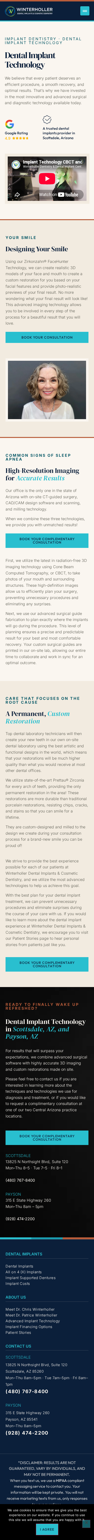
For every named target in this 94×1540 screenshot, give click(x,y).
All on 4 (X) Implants (24, 1272)
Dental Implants (20, 1266)
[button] (84, 10)
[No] (86, 1524)
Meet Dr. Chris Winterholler (30, 1309)
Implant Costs (18, 1283)
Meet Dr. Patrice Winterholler (31, 1315)
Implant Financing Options (29, 1326)
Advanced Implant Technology (33, 1321)
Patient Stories (18, 1332)
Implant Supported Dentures (31, 1277)
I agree (47, 1529)
